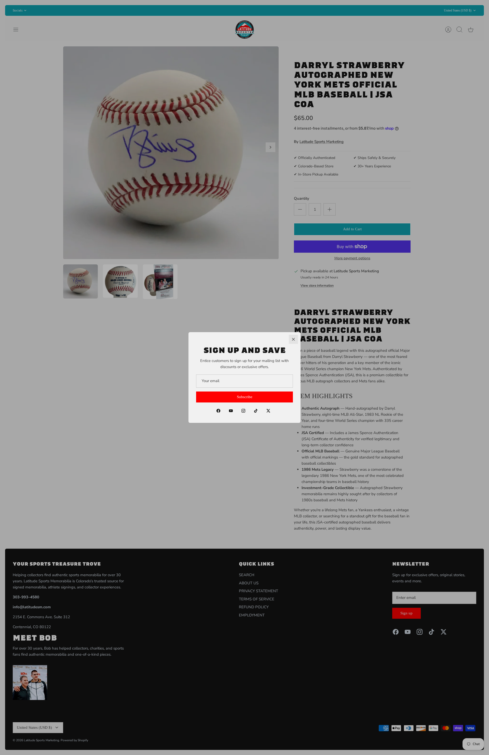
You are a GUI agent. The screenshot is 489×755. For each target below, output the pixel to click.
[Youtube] (231, 410)
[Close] (293, 339)
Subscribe (244, 397)
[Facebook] (218, 410)
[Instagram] (243, 410)
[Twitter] (268, 410)
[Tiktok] (256, 410)
